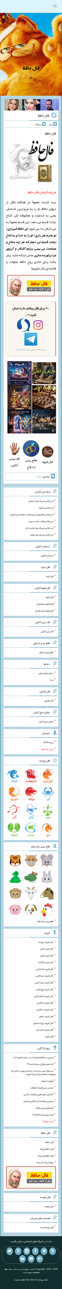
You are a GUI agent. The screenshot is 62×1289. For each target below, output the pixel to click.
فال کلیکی (48, 700)
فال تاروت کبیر (46, 948)
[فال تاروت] (44, 374)
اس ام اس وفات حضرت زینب (40, 521)
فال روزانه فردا (46, 1227)
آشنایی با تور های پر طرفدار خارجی (38, 1094)
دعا (51, 679)
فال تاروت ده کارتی (44, 1009)
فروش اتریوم (47, 1081)
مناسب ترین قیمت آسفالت (41, 1087)
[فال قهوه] (44, 398)
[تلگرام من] (44, 1251)
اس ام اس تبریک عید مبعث (41, 534)
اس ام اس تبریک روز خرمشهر (40, 501)
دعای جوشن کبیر (45, 673)
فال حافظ (31, 68)
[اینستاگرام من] (26, 1251)
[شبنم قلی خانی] (13, 105)
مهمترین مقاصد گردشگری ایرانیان (38, 1101)
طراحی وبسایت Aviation (42, 1114)
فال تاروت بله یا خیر (44, 1029)
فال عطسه (48, 1206)
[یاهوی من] (52, 1251)
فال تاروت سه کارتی (44, 975)
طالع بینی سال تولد (45, 921)
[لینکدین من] (22, 1259)
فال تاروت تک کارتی (44, 969)
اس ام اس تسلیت (45, 507)
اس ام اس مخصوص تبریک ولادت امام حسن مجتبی (31, 514)
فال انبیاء (49, 576)
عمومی (39, 476)
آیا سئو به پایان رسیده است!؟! (40, 1064)
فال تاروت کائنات (45, 962)
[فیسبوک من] (35, 1251)
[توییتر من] (9, 1251)
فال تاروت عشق (46, 1016)
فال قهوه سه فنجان (45, 604)
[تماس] (18, 1251)
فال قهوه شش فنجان (44, 610)
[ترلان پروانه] (31, 105)
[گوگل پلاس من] (39, 1259)
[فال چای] (44, 422)
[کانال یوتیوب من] (31, 1259)
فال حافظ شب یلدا (45, 1155)
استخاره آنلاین (47, 555)
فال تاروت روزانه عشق (43, 1023)
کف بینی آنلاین (14, 461)
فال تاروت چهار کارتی (44, 982)
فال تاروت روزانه (45, 942)
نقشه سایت (20, 1279)
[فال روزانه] (19, 374)
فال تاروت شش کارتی (43, 996)
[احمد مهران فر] (49, 105)
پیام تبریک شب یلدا (44, 1162)
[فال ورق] (19, 422)
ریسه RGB (48, 742)
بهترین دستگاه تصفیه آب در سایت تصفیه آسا (33, 1057)
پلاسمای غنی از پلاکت (44, 1107)
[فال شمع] (19, 398)
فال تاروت (48, 1036)
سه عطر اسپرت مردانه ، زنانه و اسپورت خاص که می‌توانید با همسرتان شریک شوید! (33, 1072)
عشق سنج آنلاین (46, 721)
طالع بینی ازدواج (31, 463)
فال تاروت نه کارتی (45, 1002)
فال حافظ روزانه (46, 1149)
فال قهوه (49, 597)
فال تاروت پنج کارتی (44, 989)
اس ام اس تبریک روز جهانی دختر (39, 528)
